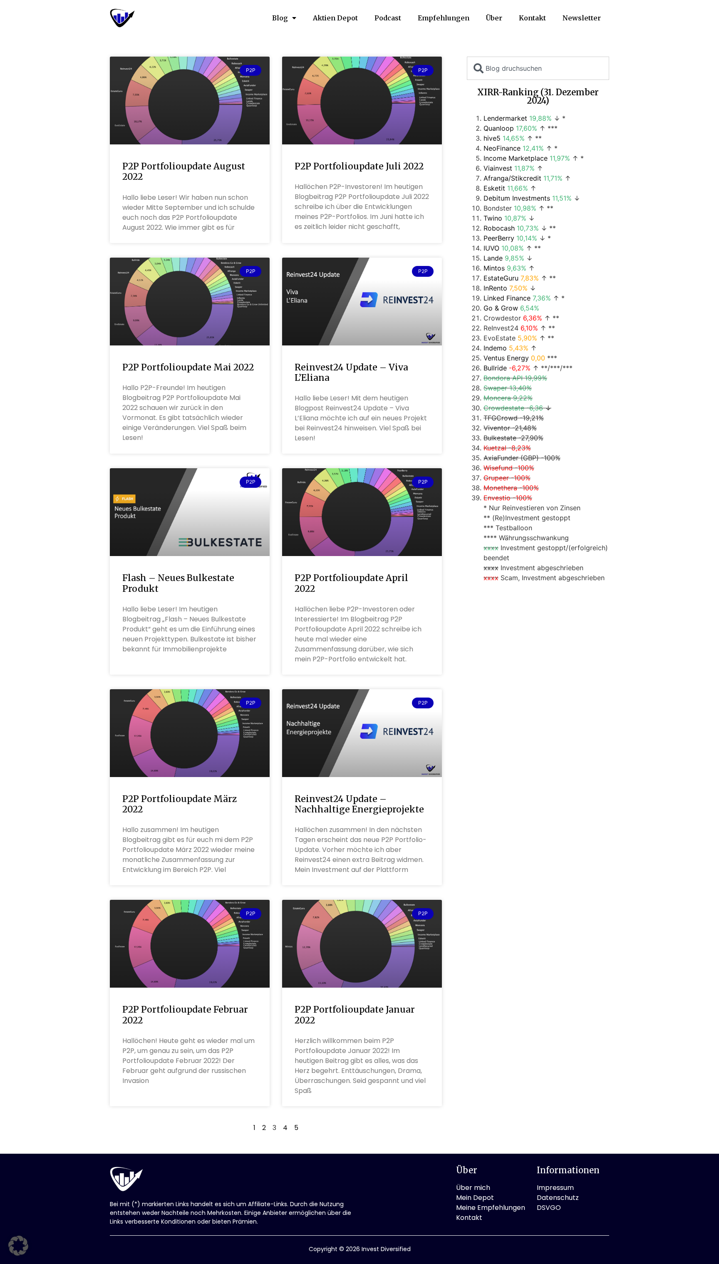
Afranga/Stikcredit (512, 178)
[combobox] (538, 68)
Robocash (499, 228)
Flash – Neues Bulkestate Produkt (178, 583)
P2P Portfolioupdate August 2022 (183, 171)
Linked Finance (507, 298)
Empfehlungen (443, 18)
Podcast (387, 18)
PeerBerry (498, 238)
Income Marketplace (515, 158)
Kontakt (532, 18)
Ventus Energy (506, 358)
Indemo (495, 348)
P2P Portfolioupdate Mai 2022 (188, 367)
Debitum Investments (516, 198)
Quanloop (498, 128)
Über (494, 18)
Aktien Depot (335, 18)
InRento (495, 288)
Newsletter (582, 18)
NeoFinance (502, 148)
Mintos (494, 268)
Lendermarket (505, 118)
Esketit (494, 188)
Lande (493, 258)
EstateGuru (500, 278)
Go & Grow (500, 308)
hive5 (492, 138)
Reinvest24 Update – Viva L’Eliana (351, 372)
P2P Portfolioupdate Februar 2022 (185, 1015)
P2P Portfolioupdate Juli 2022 (359, 166)
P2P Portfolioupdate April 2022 (351, 583)
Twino (492, 218)
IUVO (491, 248)
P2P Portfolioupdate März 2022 (179, 804)
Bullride (495, 368)
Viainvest (497, 168)
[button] (18, 1245)
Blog (280, 18)
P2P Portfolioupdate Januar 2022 (355, 1015)
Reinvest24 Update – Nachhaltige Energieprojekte (359, 804)
